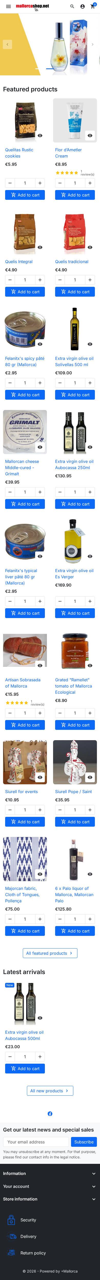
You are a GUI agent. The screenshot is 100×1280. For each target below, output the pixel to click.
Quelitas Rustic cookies (19, 153)
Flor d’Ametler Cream (68, 153)
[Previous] (7, 44)
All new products (49, 1090)
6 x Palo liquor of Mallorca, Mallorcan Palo (74, 894)
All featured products (50, 953)
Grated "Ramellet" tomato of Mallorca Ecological (73, 686)
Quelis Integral (19, 261)
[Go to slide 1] (39, 69)
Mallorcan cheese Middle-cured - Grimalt (22, 467)
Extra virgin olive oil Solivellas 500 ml (74, 361)
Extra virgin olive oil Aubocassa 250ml (74, 464)
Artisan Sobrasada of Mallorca (23, 683)
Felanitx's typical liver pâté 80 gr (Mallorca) (21, 577)
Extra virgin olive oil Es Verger (74, 573)
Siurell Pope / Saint (73, 791)
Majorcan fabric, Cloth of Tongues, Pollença (22, 894)
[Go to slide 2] (50, 69)
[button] (72, 6)
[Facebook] (50, 1113)
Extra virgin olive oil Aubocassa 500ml (24, 1035)
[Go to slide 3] (61, 69)
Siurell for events (21, 791)
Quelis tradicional (71, 261)
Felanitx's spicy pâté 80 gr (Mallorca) (24, 361)
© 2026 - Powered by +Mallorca (50, 1271)
